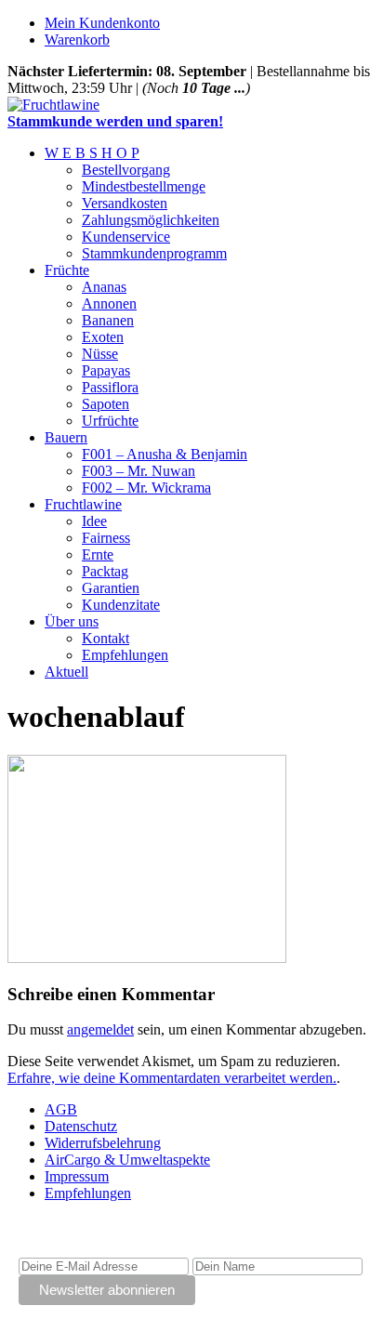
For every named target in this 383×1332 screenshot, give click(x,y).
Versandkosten (124, 203)
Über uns (72, 621)
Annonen (109, 303)
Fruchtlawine (83, 504)
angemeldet (100, 1029)
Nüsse (100, 354)
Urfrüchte (110, 421)
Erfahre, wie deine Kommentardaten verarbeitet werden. (172, 1078)
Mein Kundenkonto (102, 23)
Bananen (108, 320)
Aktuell (66, 671)
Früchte (67, 270)
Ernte (97, 554)
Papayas (106, 370)
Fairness (106, 538)
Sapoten (105, 404)
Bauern (66, 437)
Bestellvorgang (126, 170)
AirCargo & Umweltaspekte (127, 1159)
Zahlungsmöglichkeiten (150, 220)
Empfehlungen (125, 655)
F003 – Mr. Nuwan (138, 471)
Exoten (103, 337)
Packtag (105, 571)
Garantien (110, 588)
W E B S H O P (92, 153)
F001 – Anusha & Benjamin (164, 454)
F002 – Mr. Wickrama (146, 487)
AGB (61, 1109)
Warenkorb (77, 39)
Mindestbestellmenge (143, 186)
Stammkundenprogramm (154, 253)
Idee (94, 521)
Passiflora (110, 387)
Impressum (77, 1176)
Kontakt (105, 638)
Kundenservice (126, 236)
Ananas (104, 287)
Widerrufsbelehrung (103, 1143)
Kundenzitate (121, 605)
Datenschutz (81, 1126)
